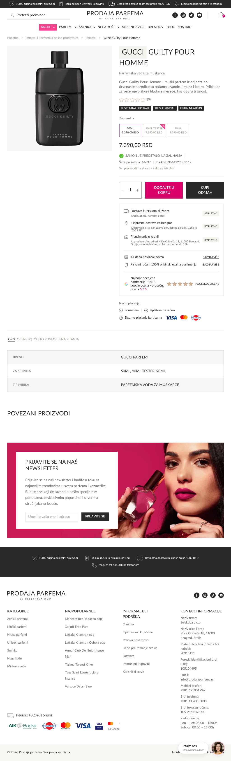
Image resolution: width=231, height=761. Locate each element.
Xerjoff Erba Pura (76, 626)
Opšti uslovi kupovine (138, 632)
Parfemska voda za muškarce (150, 385)
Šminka (85, 27)
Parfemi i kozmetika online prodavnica (52, 38)
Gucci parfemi (134, 357)
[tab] (11, 339)
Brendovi (156, 27)
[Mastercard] (66, 725)
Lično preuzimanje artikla (140, 648)
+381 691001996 (192, 690)
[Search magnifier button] (12, 15)
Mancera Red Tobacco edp (83, 619)
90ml (161, 371)
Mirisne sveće (134, 27)
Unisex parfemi (17, 642)
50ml (125, 371)
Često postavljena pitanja (56, 339)
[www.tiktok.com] (191, 15)
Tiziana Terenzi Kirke (79, 664)
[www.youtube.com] (199, 15)
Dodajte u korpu (164, 190)
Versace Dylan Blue (78, 686)
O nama (128, 624)
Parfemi (91, 38)
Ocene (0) (24, 339)
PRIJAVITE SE (95, 516)
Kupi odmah (205, 190)
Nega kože (107, 27)
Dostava (128, 656)
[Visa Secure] (99, 726)
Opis (11, 339)
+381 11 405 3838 (193, 701)
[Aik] (22, 726)
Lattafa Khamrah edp (79, 634)
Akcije (46, 27)
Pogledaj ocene (207, 283)
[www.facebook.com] (175, 15)
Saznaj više (211, 257)
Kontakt (185, 27)
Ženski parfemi (17, 619)
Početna (12, 38)
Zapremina (126, 118)
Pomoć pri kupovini (136, 664)
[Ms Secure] (114, 726)
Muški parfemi (17, 626)
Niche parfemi (17, 634)
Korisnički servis (133, 671)
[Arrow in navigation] (53, 27)
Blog (171, 27)
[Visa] (83, 725)
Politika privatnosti (136, 640)
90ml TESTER (143, 371)
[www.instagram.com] (183, 15)
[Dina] (49, 726)
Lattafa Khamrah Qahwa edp (85, 642)
